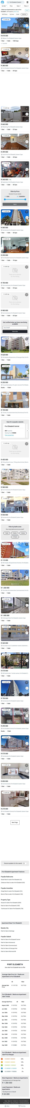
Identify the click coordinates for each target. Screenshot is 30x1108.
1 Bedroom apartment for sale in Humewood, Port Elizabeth (15, 230)
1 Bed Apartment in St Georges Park (15, 357)
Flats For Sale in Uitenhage (7, 931)
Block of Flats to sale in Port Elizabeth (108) (12, 894)
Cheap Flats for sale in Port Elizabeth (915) (11, 891)
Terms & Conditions (23, 1101)
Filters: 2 (26, 6)
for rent (16, 11)
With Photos (4, 14)
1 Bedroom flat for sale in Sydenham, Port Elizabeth (15, 182)
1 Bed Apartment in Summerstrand (15, 490)
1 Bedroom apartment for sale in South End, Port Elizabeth (15, 154)
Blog (6, 1101)
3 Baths (23, 533)
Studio (17, 14)
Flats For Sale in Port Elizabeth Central (10, 939)
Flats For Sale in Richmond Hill (8, 951)
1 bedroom (24, 14)
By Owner (12, 14)
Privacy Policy (6, 1103)
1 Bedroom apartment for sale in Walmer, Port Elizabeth (15, 39)
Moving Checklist (14, 1103)
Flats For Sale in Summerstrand (9, 945)
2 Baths (15, 533)
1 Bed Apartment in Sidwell (15, 563)
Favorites (23, 1106)
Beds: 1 (19, 6)
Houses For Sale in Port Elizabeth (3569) (11, 902)
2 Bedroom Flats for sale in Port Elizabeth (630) (13, 882)
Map (27, 10)
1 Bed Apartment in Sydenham (15, 645)
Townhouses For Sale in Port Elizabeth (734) (12, 908)
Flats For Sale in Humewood (8, 942)
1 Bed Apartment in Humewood (15, 412)
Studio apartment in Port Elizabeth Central (15, 385)
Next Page (15, 822)
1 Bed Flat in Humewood (15, 517)
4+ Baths (15, 537)
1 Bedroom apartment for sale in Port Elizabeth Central (15, 68)
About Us (10, 1101)
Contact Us (15, 1101)
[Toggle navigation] (27, 2)
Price (11, 6)
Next (27, 430)
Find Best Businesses (24, 1103)
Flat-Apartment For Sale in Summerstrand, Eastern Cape (15, 285)
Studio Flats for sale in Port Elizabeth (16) (11, 879)
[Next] (27, 26)
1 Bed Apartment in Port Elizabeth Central (15, 673)
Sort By (4, 6)
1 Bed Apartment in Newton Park (15, 462)
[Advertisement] (15, 90)
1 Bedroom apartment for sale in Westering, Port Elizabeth (15, 127)
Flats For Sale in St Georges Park (9, 948)
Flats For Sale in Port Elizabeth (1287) (10, 905)
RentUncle (2, 2)
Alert (8, 1106)
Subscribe (15, 331)
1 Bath (6, 533)
